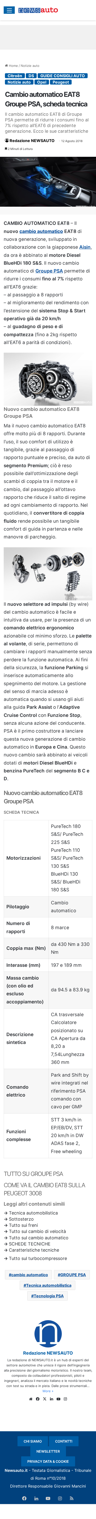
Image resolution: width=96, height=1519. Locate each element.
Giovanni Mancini (70, 1486)
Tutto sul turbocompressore (38, 1258)
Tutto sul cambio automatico (38, 1237)
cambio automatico (41, 231)
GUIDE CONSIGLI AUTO (62, 75)
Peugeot (61, 82)
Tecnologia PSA (49, 1295)
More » (48, 1391)
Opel (41, 82)
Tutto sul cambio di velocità (37, 1231)
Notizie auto (30, 66)
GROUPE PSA (73, 1274)
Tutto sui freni (23, 1225)
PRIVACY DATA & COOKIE (48, 1461)
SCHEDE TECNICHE (29, 1243)
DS (31, 75)
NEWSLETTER (48, 1451)
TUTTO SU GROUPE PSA (33, 1173)
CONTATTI (63, 1441)
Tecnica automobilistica (33, 1212)
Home (13, 66)
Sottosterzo (21, 1219)
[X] (45, 1399)
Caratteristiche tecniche (34, 1250)
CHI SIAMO (33, 1441)
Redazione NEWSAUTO (32, 140)
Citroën (15, 75)
